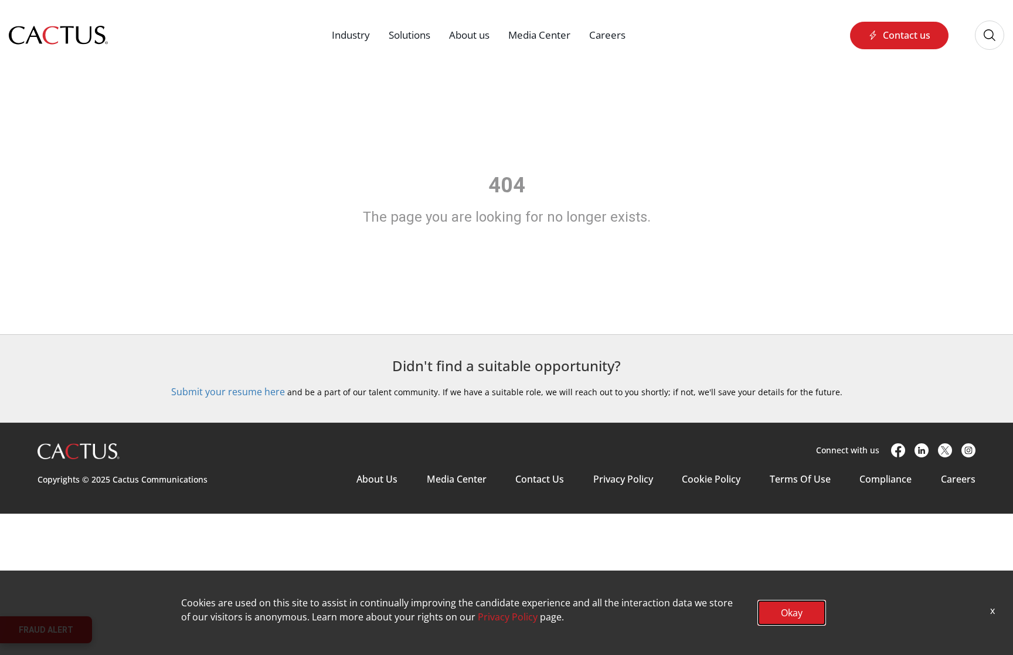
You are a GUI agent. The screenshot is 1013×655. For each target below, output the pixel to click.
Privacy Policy (623, 479)
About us (469, 35)
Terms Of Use (800, 479)
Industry (351, 35)
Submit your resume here (228, 391)
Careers (607, 35)
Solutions (409, 35)
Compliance (885, 479)
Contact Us (539, 479)
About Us (376, 479)
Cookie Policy (711, 479)
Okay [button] (792, 612)
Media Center (539, 35)
